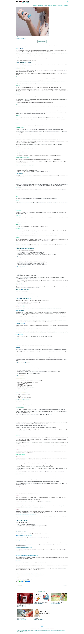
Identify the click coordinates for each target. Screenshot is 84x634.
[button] (67, 2)
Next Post (65, 585)
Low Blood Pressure (21, 618)
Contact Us (34, 628)
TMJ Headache (37, 618)
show (44, 41)
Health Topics (35, 5)
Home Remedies (40, 5)
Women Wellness (60, 5)
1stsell (27, 631)
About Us (31, 628)
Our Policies (43, 628)
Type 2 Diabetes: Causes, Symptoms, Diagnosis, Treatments (24, 605)
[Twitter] (42, 626)
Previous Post (19, 585)
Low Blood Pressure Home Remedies (40, 602)
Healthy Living (50, 5)
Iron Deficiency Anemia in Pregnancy (57, 602)
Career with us (52, 628)
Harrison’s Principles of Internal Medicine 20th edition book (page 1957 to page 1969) (29, 573)
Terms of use (39, 628)
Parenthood (54, 5)
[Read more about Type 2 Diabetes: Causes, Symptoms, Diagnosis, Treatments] (25, 598)
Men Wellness (66, 5)
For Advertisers (47, 628)
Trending (45, 5)
